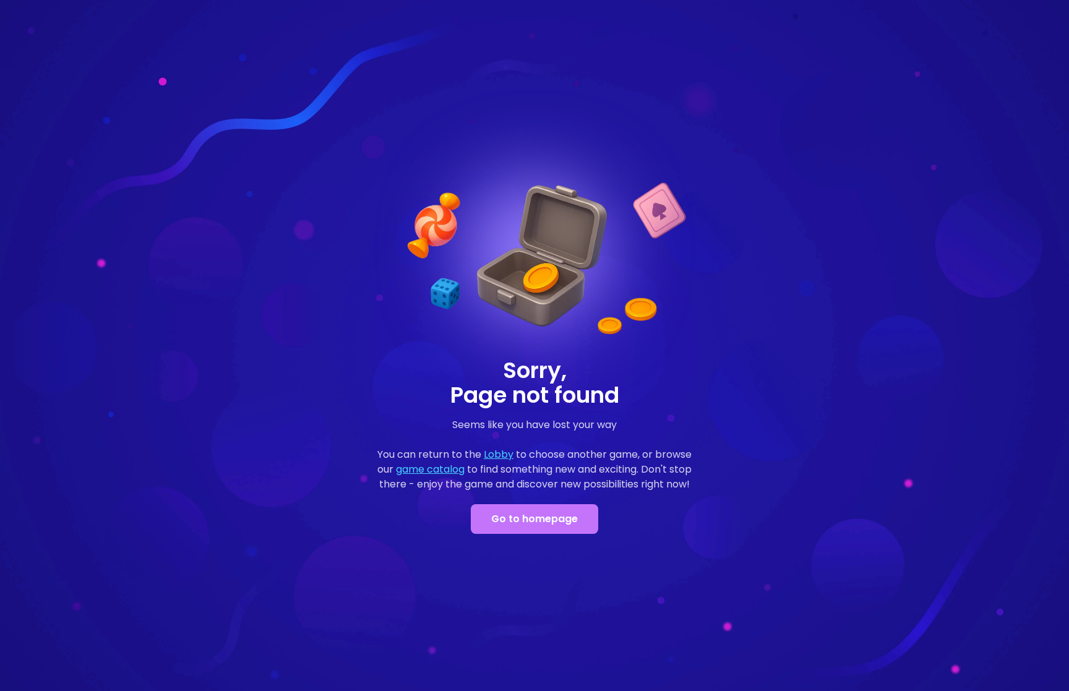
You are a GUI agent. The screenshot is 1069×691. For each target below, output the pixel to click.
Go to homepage (534, 519)
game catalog (430, 469)
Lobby (498, 454)
